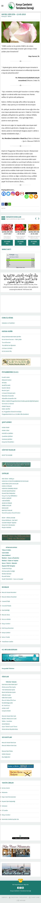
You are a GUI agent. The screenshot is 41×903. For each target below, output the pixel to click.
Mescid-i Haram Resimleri (9, 592)
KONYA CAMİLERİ (6, 498)
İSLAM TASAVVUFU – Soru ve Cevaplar (12, 579)
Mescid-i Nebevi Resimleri (9, 597)
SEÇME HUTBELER (7, 503)
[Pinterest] (17, 194)
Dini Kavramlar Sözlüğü (8, 571)
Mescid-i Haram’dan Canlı (9, 716)
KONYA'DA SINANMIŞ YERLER (9, 488)
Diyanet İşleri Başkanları (8, 493)
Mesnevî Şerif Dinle (7, 751)
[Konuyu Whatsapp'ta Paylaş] (9, 204)
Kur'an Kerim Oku (7, 351)
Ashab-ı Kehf (5, 708)
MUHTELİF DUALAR (7, 510)
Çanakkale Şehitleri (7, 436)
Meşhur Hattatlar (6, 528)
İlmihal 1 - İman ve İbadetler (10, 558)
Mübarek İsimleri (6, 380)
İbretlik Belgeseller (7, 703)
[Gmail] (22, 194)
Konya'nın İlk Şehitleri (8, 442)
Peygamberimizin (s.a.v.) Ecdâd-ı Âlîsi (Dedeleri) (15, 414)
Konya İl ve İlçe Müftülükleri (9, 496)
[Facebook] (4, 194)
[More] (36, 196)
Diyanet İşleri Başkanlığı (8, 801)
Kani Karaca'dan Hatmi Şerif (9, 685)
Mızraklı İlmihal (6, 576)
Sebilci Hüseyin (6, 754)
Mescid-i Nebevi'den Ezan (9, 745)
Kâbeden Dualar (6, 695)
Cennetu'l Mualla (6, 606)
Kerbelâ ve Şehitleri (7, 433)
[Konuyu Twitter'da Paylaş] (6, 204)
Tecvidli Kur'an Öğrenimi (9, 345)
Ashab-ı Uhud (5, 430)
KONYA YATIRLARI (7, 486)
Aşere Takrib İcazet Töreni (9, 727)
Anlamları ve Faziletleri (8, 323)
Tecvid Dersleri (6, 343)
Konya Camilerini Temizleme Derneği (20, 891)
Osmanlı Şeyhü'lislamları (8, 491)
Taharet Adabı (6, 550)
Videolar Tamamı (11, 682)
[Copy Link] (31, 196)
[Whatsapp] (27, 196)
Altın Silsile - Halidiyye (8, 479)
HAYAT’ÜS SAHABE (7, 455)
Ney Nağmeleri (6, 757)
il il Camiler (5, 810)
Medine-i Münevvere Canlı (9, 719)
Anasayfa (4, 16)
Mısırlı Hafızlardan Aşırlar (9, 692)
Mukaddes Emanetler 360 (9, 398)
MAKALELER (5, 508)
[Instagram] (13, 194)
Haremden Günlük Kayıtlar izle (10, 819)
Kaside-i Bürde (6, 388)
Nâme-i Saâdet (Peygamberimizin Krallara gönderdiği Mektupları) (20, 401)
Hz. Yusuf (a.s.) (6, 706)
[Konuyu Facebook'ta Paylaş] (2, 204)
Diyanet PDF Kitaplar (8, 566)
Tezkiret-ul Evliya (7, 569)
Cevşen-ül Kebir (6, 711)
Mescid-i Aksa (6, 615)
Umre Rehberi (6, 555)
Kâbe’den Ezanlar (7, 698)
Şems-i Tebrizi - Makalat (9, 563)
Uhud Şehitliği (5, 610)
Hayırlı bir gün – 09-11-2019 (32, 233)
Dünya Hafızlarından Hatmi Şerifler (11, 337)
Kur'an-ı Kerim (6, 788)
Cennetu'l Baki (6, 601)
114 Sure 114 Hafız (7, 348)
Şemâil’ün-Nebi (6, 385)
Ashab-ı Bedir (5, 428)
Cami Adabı (5, 553)
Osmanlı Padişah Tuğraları (9, 523)
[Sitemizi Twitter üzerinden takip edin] (20, 888)
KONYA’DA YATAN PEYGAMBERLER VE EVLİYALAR (15, 481)
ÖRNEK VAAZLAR (6, 506)
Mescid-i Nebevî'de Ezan (9, 700)
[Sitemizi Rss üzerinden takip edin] (23, 888)
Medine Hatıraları (6, 574)
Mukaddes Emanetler (8, 396)
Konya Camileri (6, 633)
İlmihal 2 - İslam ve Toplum (10, 561)
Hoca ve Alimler (6, 619)
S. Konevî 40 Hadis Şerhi (8, 393)
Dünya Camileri (6, 624)
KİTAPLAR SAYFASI (11, 547)
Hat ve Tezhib (6, 637)
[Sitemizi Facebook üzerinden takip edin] (18, 888)
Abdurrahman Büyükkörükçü (10, 729)
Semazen (4, 806)
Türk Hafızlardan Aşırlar (8, 690)
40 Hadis (4, 383)
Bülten (9, 16)
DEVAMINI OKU (19, 242)
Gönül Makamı (6, 724)
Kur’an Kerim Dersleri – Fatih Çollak (12, 340)
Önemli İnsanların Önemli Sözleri (11, 513)
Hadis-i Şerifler (6, 409)
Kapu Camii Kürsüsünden (9, 797)
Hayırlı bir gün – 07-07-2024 (19, 233)
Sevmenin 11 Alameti (8, 404)
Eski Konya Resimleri (8, 628)
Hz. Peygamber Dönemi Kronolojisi (11, 412)
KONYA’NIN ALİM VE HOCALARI (10, 484)
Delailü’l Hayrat (6, 406)
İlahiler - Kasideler (7, 721)
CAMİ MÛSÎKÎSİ (6, 501)
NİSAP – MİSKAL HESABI (8, 518)
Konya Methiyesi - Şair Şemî (9, 520)
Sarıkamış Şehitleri (7, 439)
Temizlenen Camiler (7, 642)
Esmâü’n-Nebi (6, 377)
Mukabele (4, 793)
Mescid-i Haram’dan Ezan (9, 743)
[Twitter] (8, 194)
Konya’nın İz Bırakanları (8, 525)
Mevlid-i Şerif (5, 391)
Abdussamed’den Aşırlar (9, 687)
